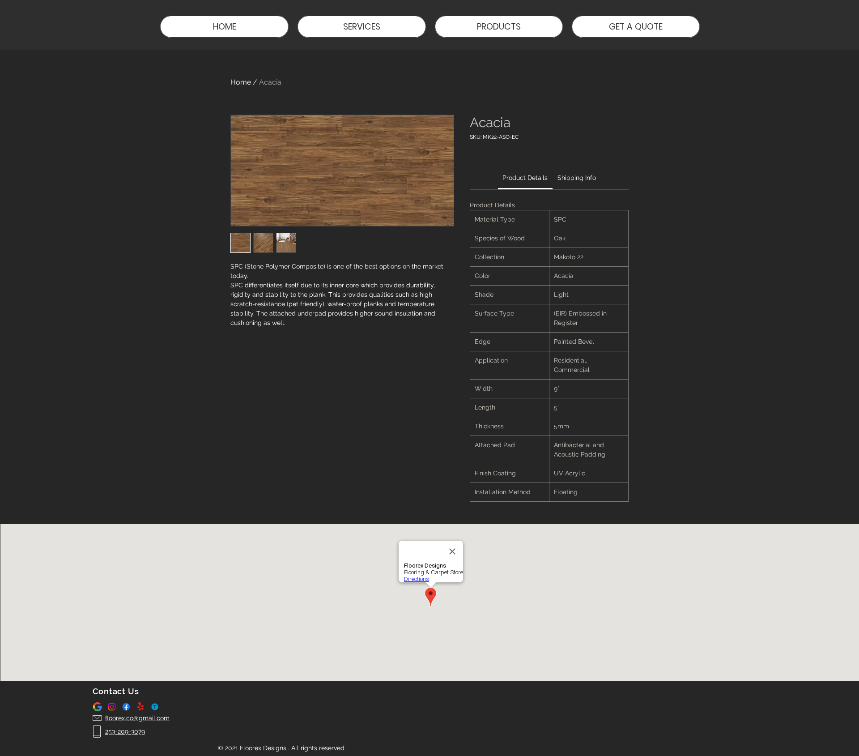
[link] (525, 177)
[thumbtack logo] (155, 707)
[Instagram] (112, 707)
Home (240, 82)
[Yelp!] (140, 707)
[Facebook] (126, 707)
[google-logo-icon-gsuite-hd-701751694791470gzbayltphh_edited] (97, 707)
